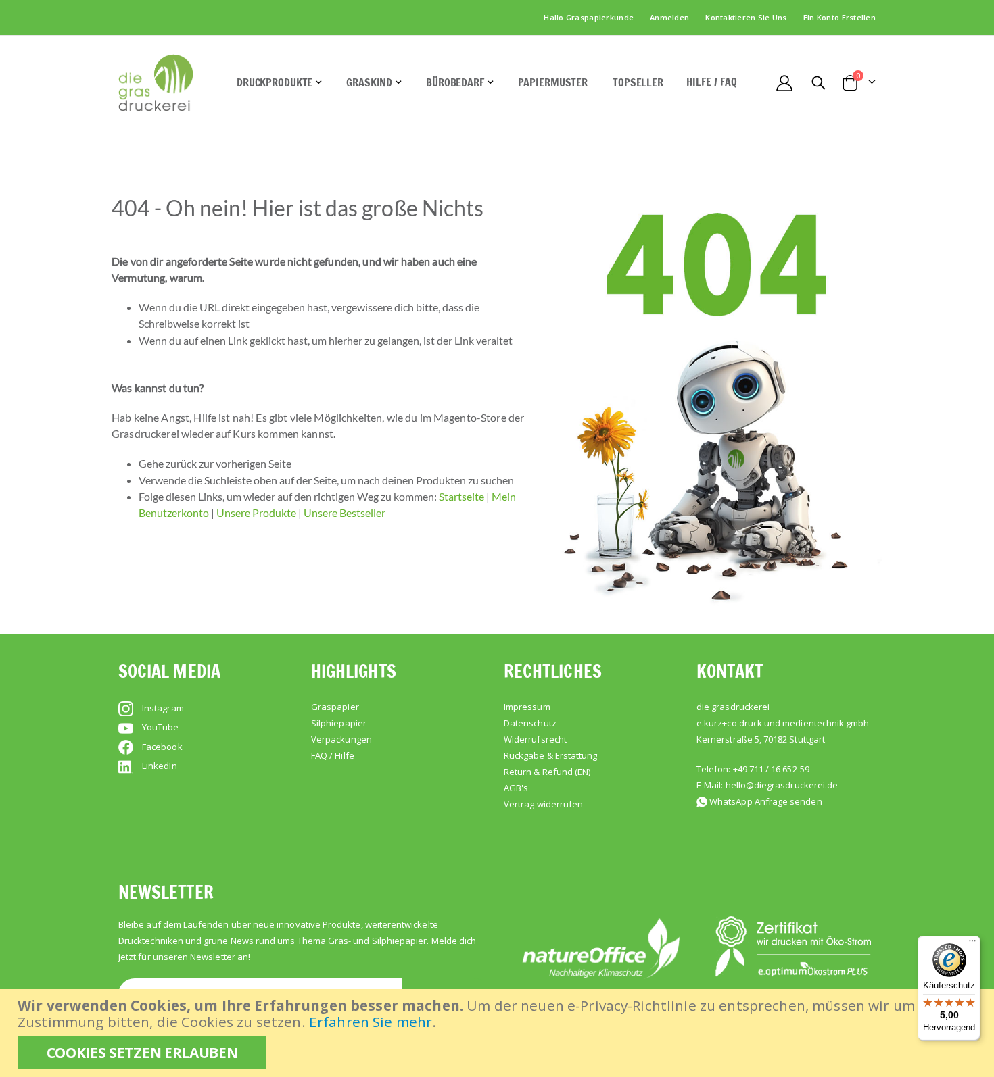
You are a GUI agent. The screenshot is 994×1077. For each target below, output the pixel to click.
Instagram (163, 708)
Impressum (527, 707)
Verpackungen (341, 739)
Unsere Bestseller (344, 512)
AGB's (516, 788)
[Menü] (972, 944)
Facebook (162, 747)
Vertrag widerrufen (543, 804)
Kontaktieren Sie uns (746, 17)
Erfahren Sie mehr (370, 1021)
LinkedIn (159, 765)
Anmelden (669, 17)
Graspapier (335, 707)
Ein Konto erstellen (839, 17)
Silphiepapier (338, 723)
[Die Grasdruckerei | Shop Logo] (155, 82)
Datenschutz (530, 723)
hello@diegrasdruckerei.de (782, 785)
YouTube (160, 727)
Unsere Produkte (256, 512)
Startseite (461, 496)
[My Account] (784, 82)
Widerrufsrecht (535, 739)
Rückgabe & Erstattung (550, 755)
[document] (499, 1033)
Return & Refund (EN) (547, 772)
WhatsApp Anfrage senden (765, 801)
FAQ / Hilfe (332, 755)
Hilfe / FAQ (711, 81)
